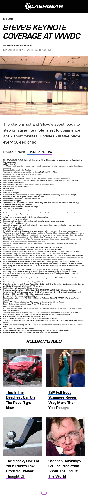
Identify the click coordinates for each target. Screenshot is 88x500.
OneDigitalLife (39, 152)
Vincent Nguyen (19, 45)
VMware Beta (9, 332)
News (8, 19)
